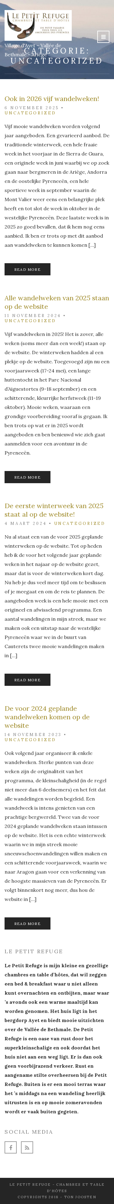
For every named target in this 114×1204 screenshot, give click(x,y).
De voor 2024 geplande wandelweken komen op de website (47, 717)
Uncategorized (30, 113)
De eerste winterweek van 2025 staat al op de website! (54, 509)
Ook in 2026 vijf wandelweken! (52, 98)
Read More (27, 269)
